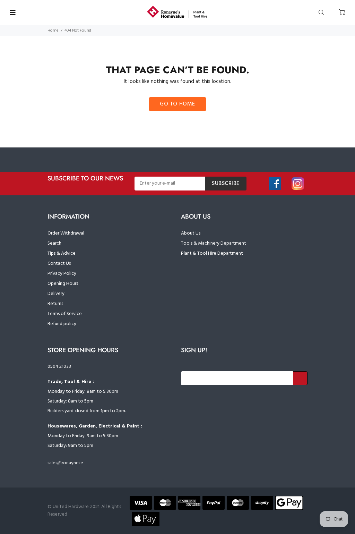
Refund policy (61, 324)
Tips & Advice (61, 253)
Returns (55, 304)
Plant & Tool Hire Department (212, 253)
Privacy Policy (61, 274)
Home (53, 30)
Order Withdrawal (65, 233)
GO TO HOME (177, 104)
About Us (190, 233)
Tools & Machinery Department (213, 243)
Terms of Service (64, 314)
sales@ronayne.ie (65, 463)
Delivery (55, 294)
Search (54, 243)
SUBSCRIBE (226, 183)
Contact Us (59, 264)
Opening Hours (62, 284)
